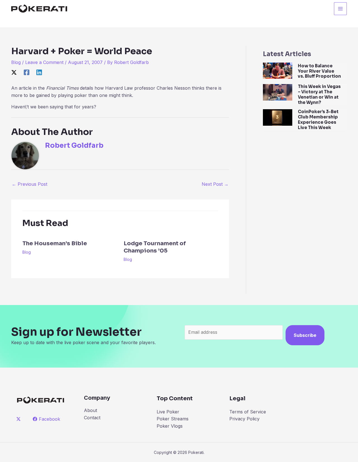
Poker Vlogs (170, 426)
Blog (16, 62)
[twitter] (19, 419)
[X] (14, 72)
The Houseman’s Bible (54, 243)
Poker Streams (173, 418)
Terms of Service (247, 412)
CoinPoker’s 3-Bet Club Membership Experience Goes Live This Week (318, 119)
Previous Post (29, 184)
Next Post (215, 184)
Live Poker (168, 412)
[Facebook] (26, 72)
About (90, 410)
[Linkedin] (39, 72)
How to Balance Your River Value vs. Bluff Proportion (319, 71)
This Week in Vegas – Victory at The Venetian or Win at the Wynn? (319, 94)
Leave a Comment (44, 62)
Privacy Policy (244, 418)
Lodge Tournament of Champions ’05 (155, 247)
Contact (92, 417)
